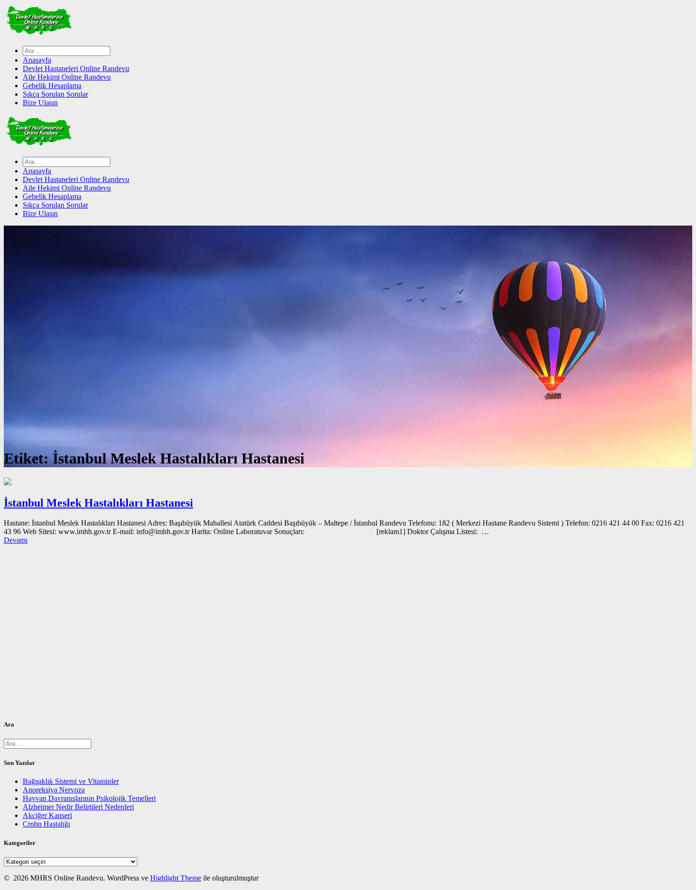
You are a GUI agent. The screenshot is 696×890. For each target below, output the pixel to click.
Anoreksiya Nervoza (54, 790)
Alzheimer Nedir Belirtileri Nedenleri (78, 807)
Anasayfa (37, 60)
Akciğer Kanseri (47, 815)
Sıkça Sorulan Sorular (55, 94)
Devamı (15, 540)
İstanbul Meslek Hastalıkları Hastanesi (98, 503)
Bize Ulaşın (40, 103)
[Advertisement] (288, 635)
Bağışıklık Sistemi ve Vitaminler (71, 781)
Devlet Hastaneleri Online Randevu (76, 68)
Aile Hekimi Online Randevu (67, 77)
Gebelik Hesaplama (52, 86)
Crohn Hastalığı (46, 824)
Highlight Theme (175, 878)
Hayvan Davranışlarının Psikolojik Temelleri (89, 798)
